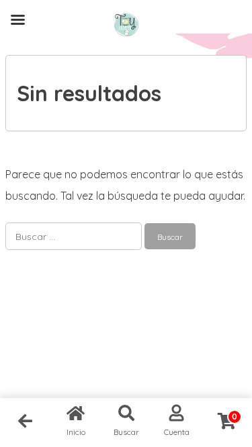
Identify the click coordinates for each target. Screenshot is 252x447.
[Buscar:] (74, 236)
